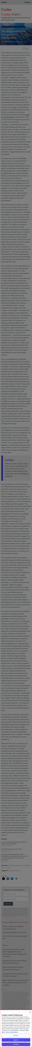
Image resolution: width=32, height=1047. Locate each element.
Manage (16, 1035)
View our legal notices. (12, 1032)
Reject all (16, 1040)
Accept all (16, 1044)
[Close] (30, 1012)
